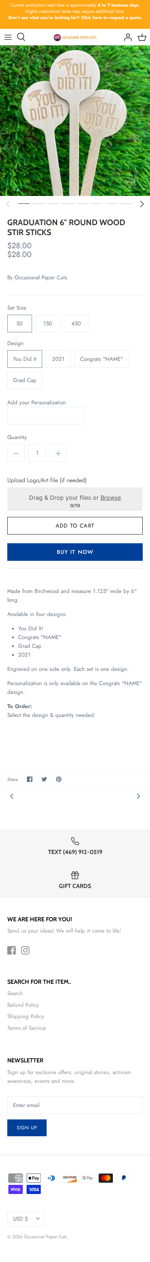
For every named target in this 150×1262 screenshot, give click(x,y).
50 (19, 324)
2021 (58, 359)
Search (15, 993)
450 (76, 324)
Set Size (16, 308)
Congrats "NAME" (101, 359)
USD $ (20, 1219)
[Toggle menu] (8, 37)
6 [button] (97, 203)
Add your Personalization (36, 402)
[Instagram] (25, 950)
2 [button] (38, 203)
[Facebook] (11, 950)
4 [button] (67, 203)
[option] (75, 120)
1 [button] (24, 203)
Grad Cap (24, 380)
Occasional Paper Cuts (41, 277)
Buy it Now (75, 552)
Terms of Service (26, 1028)
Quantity (17, 437)
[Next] (142, 204)
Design (15, 343)
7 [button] (111, 203)
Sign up (27, 1127)
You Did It (24, 359)
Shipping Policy (25, 1016)
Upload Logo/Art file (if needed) (47, 480)
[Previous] (8, 204)
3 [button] (53, 203)
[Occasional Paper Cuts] (75, 37)
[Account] (126, 37)
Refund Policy (23, 1005)
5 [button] (82, 203)
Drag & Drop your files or (75, 498)
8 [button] (126, 203)
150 (47, 324)
